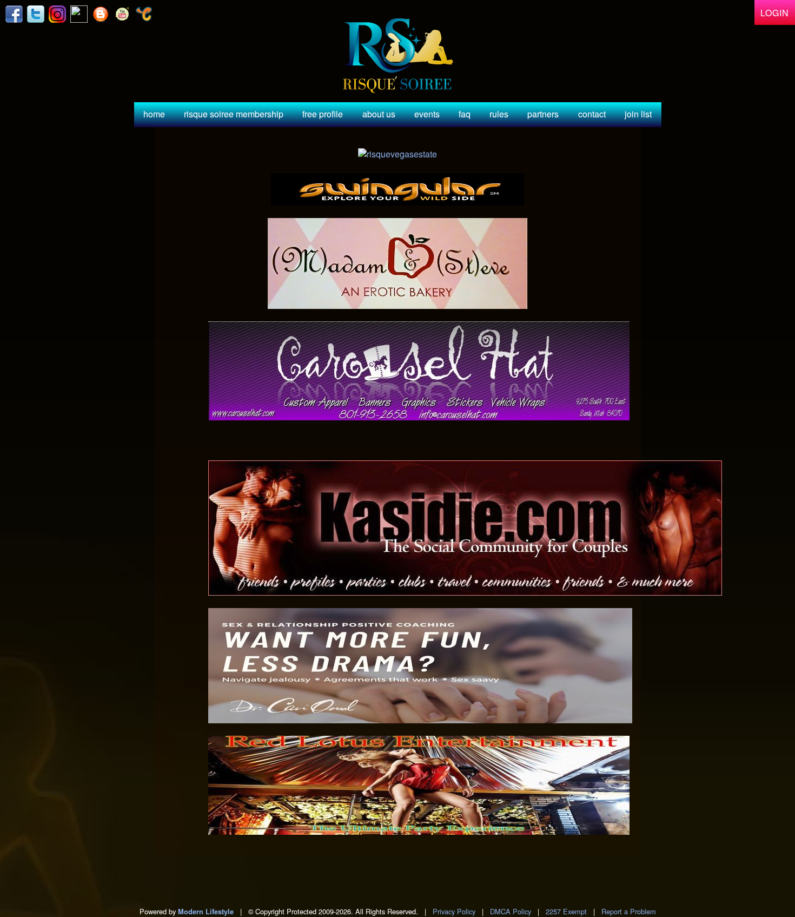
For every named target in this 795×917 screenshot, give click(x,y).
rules (498, 114)
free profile (322, 114)
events (427, 114)
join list (638, 114)
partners (543, 114)
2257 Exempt (566, 911)
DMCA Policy (510, 911)
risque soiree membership (233, 114)
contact (592, 114)
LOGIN (774, 12)
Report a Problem (628, 911)
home (154, 114)
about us (378, 114)
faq (465, 114)
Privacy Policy (454, 911)
